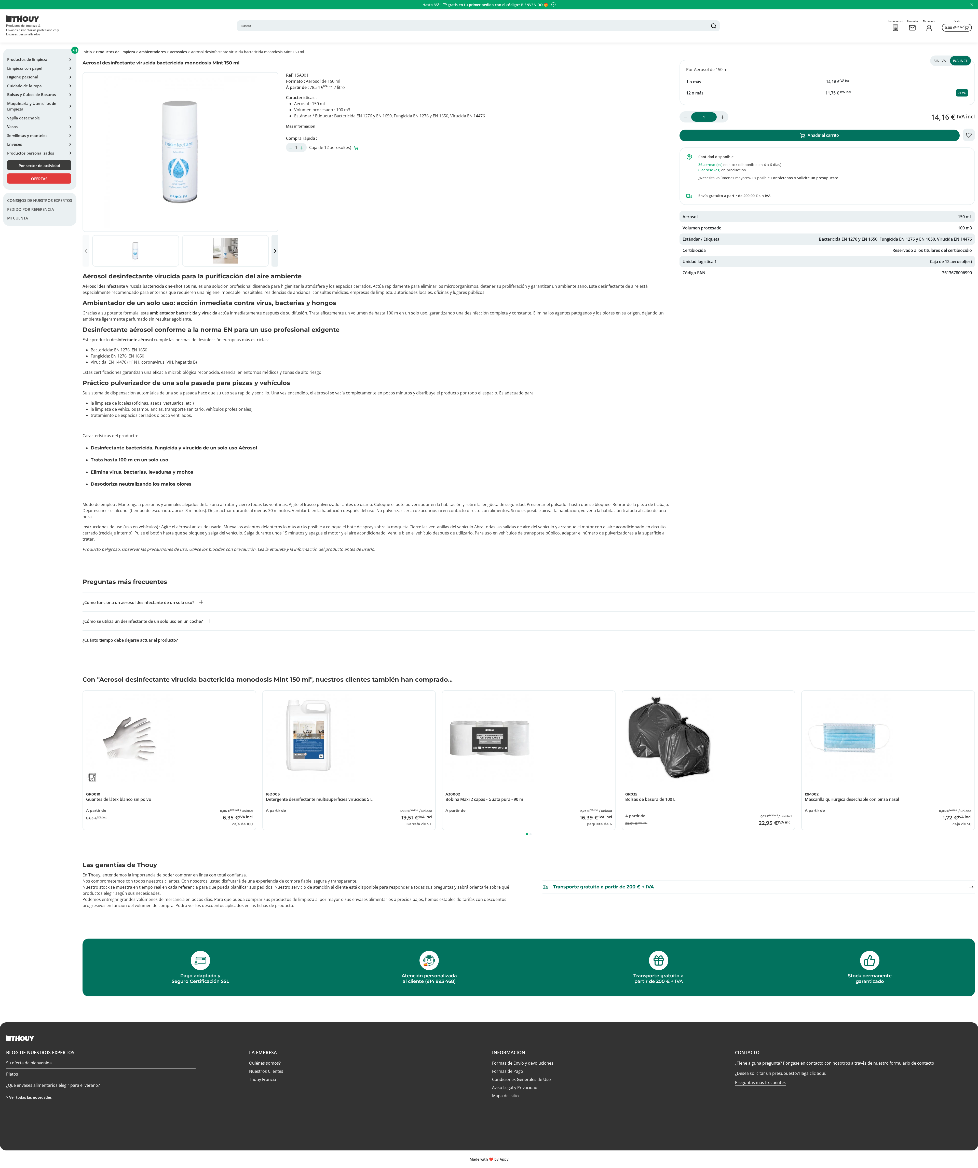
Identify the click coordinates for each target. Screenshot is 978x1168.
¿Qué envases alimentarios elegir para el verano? (53, 1084)
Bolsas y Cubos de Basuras (31, 94)
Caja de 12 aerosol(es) (330, 147)
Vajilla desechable (23, 117)
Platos (12, 1072)
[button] (274, 251)
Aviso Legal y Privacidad (514, 1087)
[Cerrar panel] (972, 4)
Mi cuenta (17, 218)
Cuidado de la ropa (24, 85)
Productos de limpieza (27, 59)
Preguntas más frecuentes (760, 1082)
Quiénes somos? (265, 1063)
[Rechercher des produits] (714, 26)
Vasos (12, 126)
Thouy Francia (262, 1079)
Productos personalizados (30, 153)
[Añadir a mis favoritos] (969, 135)
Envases (14, 144)
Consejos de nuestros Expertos (39, 200)
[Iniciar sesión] (929, 27)
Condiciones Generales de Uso (521, 1079)
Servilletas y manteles (27, 135)
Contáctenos (782, 177)
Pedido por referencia (30, 209)
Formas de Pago (507, 1071)
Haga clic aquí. (812, 1073)
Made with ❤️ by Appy (489, 1159)
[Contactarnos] (912, 27)
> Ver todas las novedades (29, 1097)
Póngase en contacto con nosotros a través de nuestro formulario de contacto (858, 1063)
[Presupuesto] (895, 27)
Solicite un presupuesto (817, 177)
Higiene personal (22, 76)
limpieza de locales (113, 403)
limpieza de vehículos (115, 409)
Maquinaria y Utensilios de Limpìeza (31, 106)
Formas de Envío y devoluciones (522, 1063)
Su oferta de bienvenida (29, 1061)
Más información (300, 126)
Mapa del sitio (505, 1095)
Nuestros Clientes (266, 1071)
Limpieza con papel (24, 68)
